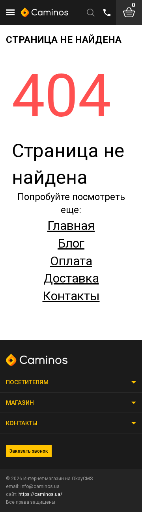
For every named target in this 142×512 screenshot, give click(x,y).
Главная (71, 225)
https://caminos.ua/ (40, 494)
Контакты (71, 295)
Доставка (71, 278)
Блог (71, 243)
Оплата (71, 260)
